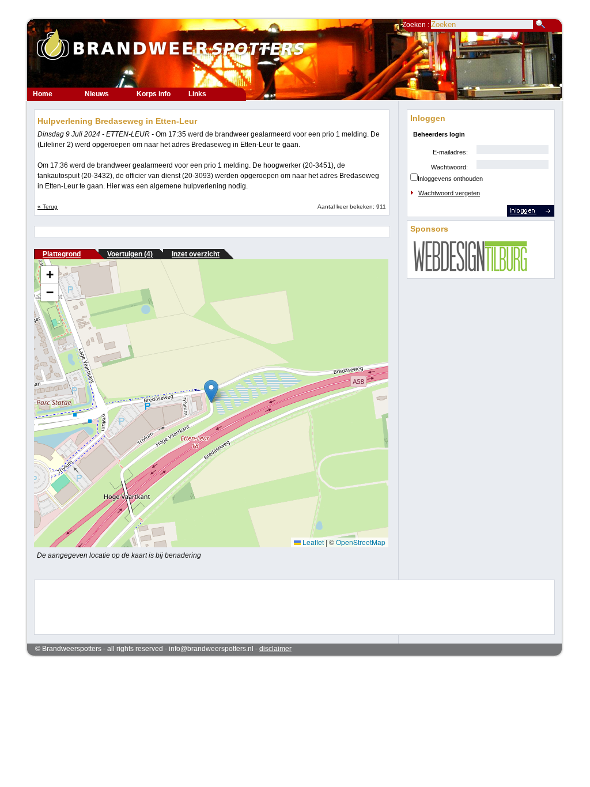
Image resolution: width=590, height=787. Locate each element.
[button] (211, 391)
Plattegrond (62, 254)
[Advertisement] (287, 606)
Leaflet (312, 542)
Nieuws (97, 94)
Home (42, 94)
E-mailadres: (450, 152)
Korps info (154, 94)
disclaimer (275, 649)
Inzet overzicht (196, 254)
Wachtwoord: (449, 167)
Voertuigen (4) (130, 254)
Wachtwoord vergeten (449, 193)
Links (197, 94)
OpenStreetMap (360, 542)
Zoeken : (416, 25)
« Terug (47, 206)
